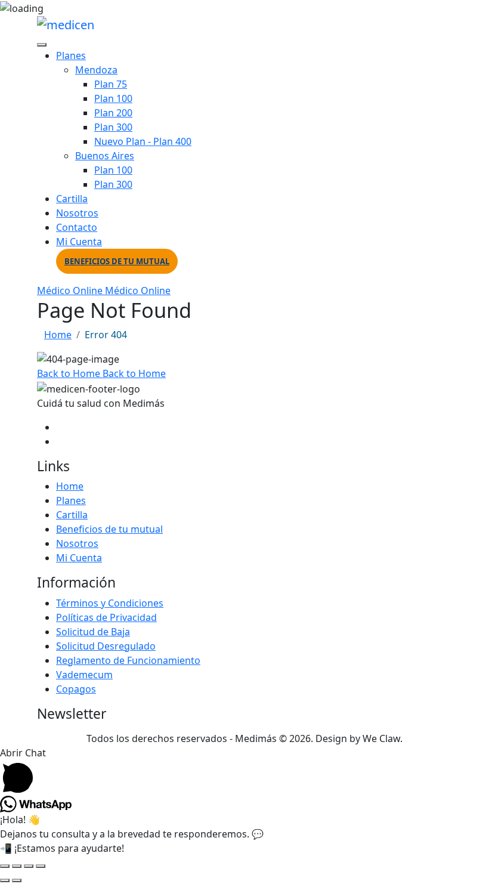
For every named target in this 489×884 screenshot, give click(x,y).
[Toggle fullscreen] (16, 866)
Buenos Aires (104, 155)
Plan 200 (113, 112)
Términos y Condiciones (109, 603)
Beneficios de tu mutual (116, 261)
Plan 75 (110, 84)
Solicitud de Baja (93, 631)
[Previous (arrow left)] (5, 880)
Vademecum (84, 674)
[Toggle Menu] (42, 45)
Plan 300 (113, 127)
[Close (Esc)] (40, 866)
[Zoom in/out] (5, 866)
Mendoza (96, 69)
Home (58, 334)
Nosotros (77, 213)
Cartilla (72, 198)
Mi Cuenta (79, 241)
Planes (71, 55)
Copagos (76, 689)
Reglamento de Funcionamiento (128, 660)
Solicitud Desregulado (106, 646)
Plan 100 (113, 98)
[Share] (28, 866)
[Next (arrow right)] (16, 880)
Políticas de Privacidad (106, 617)
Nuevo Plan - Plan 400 (142, 141)
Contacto (76, 227)
